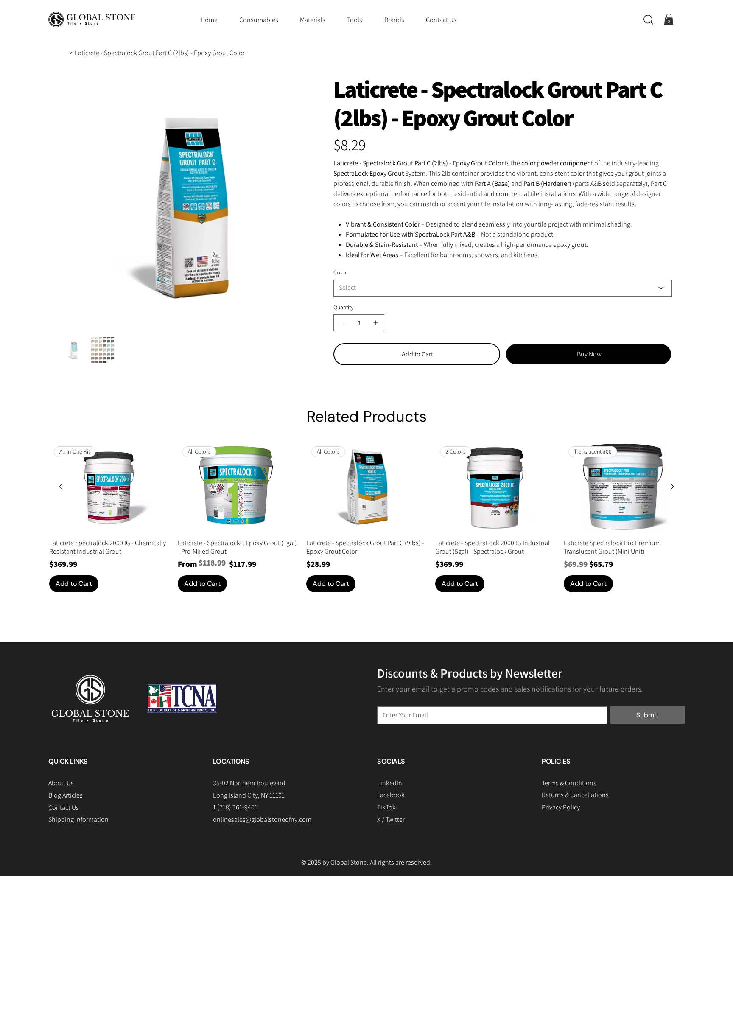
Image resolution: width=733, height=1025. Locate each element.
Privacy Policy (561, 807)
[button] (648, 20)
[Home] (64, 53)
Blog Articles (65, 795)
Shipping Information (78, 819)
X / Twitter (391, 819)
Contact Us (63, 807)
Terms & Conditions (569, 783)
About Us (61, 783)
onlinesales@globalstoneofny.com (262, 819)
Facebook (391, 794)
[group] (367, 517)
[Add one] (375, 322)
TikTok (386, 807)
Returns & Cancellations (575, 794)
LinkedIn (389, 783)
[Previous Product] (61, 487)
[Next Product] (672, 487)
